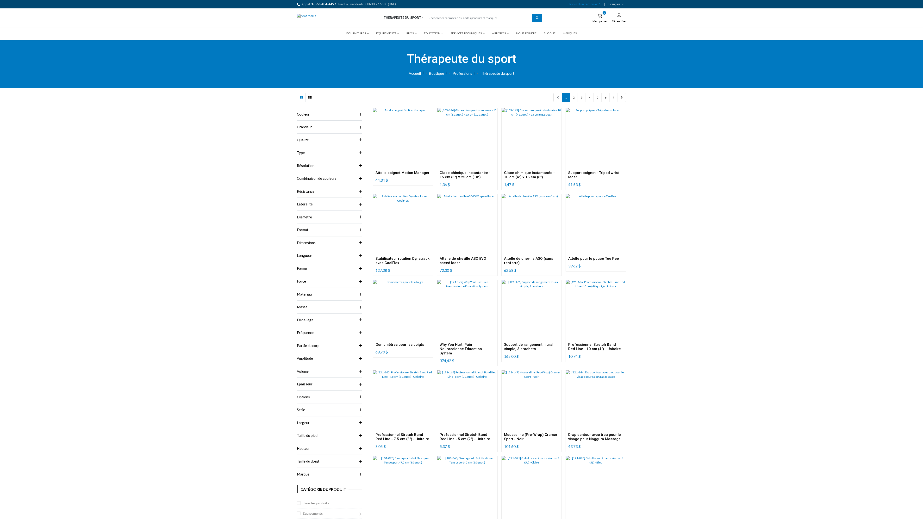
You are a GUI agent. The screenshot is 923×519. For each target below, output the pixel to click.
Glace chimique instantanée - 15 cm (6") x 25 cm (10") (465, 175)
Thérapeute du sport (402, 17)
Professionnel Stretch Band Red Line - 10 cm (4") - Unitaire (594, 346)
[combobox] (479, 18)
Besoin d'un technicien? (584, 4)
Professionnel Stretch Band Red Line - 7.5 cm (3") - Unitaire (402, 436)
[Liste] (310, 97)
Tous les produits (316, 503)
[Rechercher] (537, 18)
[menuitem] (526, 33)
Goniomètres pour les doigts (399, 344)
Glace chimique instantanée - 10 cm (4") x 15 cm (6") (529, 175)
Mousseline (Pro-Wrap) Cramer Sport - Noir (530, 436)
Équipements (313, 513)
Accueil (415, 73)
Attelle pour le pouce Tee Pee (593, 258)
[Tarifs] (301, 97)
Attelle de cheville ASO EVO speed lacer (463, 260)
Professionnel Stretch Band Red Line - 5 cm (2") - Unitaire (465, 436)
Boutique (436, 73)
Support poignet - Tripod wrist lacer (593, 175)
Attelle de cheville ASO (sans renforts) (528, 260)
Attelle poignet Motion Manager (402, 173)
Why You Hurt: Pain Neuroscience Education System (461, 348)
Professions (462, 73)
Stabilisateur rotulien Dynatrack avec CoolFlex (402, 260)
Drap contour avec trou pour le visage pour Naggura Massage (594, 436)
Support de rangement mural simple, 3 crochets (528, 346)
